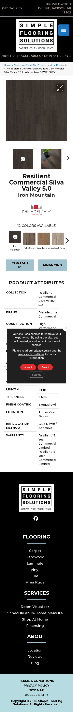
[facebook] (36, 518)
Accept (28, 367)
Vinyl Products (58, 65)
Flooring (19, 65)
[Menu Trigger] (63, 30)
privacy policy (42, 350)
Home (8, 65)
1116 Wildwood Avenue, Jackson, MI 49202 (54, 8)
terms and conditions (31, 354)
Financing (52, 265)
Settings (36, 374)
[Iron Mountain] (15, 237)
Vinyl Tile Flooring (36, 65)
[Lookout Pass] (58, 239)
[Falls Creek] (29, 239)
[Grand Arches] (43, 239)
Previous (6, 157)
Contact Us (20, 265)
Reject (45, 367)
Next (67, 157)
